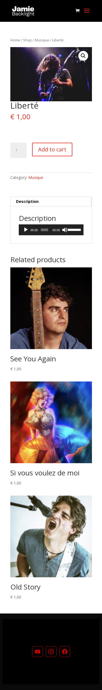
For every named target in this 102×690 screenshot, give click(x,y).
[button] (83, 56)
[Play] (26, 230)
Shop (27, 40)
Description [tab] (27, 201)
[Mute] (64, 230)
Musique (42, 40)
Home (15, 40)
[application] (51, 229)
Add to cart (52, 149)
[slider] (74, 229)
